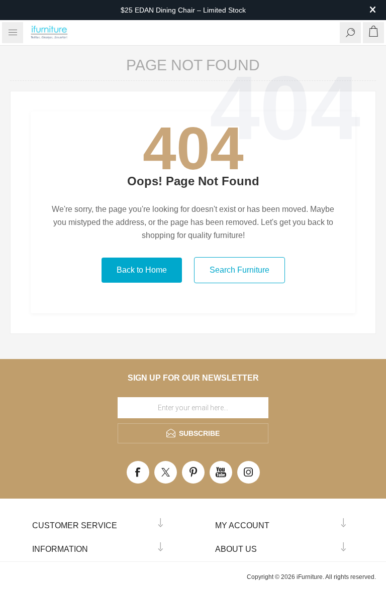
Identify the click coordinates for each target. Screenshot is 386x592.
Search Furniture (239, 270)
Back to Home (142, 270)
